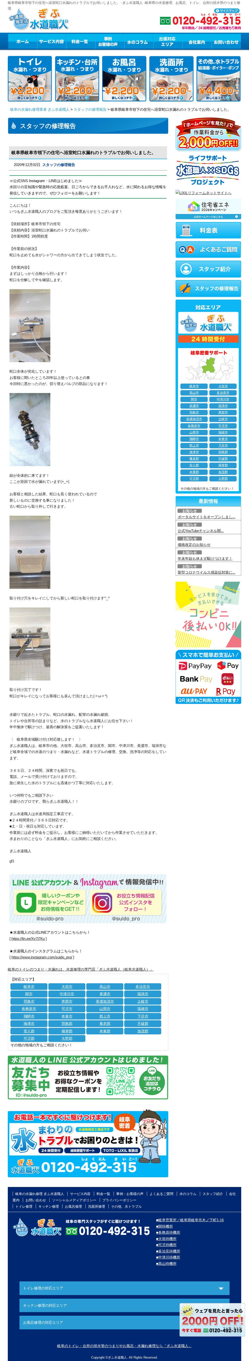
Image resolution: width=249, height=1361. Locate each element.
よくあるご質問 (161, 1194)
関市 (29, 994)
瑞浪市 (142, 994)
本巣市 (67, 1016)
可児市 (67, 1009)
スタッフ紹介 (213, 1194)
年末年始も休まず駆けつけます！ (205, 558)
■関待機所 (164, 1226)
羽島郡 (67, 1023)
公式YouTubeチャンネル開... (201, 531)
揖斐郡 (67, 1031)
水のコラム (138, 41)
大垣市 (67, 986)
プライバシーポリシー (119, 1200)
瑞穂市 (142, 1009)
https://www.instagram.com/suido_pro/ (41, 957)
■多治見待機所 (168, 1251)
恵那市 (67, 1001)
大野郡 (67, 1038)
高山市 (104, 986)
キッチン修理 (48, 1206)
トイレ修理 (23, 1206)
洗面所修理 (96, 1206)
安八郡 (29, 1031)
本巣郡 (104, 1031)
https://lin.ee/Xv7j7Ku (28, 939)
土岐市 (142, 1001)
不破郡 (142, 1023)
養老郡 (104, 1023)
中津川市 (67, 994)
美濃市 (104, 994)
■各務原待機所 (168, 1232)
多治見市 (142, 986)
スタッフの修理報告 (90, 109)
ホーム (22, 41)
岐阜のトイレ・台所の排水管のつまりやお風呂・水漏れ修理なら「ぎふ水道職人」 (124, 1346)
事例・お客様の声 (109, 41)
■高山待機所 (166, 1263)
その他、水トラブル (126, 1206)
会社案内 (197, 41)
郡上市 (104, 1016)
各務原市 (29, 1009)
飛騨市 (29, 1016)
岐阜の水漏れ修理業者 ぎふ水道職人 (40, 109)
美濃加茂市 (105, 1001)
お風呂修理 (73, 1206)
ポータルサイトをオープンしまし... (206, 517)
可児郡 (29, 1038)
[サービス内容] (42, 41)
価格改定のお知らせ (194, 545)
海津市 (29, 1023)
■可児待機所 (166, 1245)
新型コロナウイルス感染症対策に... (206, 572)
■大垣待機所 (166, 1239)
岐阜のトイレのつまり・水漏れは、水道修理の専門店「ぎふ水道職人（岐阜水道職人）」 (81, 969)
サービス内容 (51, 41)
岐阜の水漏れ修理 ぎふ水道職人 (39, 1194)
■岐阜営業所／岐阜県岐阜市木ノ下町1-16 (190, 1220)
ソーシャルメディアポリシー (74, 1200)
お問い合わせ (226, 41)
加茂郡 (142, 1031)
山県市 (104, 1009)
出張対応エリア (167, 41)
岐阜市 (29, 986)
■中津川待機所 (168, 1257)
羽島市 (29, 1001)
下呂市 (142, 1016)
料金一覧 (80, 41)
